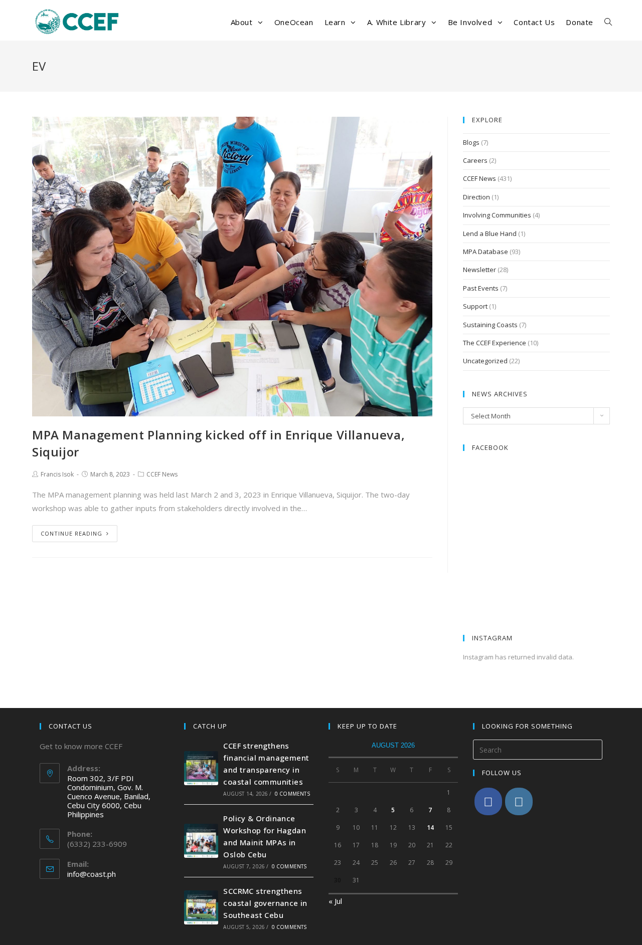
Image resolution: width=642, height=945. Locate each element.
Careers (475, 160)
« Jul (335, 901)
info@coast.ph (91, 874)
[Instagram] (519, 801)
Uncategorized (485, 360)
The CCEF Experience (494, 342)
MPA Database (485, 251)
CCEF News (162, 474)
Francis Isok (57, 474)
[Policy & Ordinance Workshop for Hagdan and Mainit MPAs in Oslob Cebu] (201, 841)
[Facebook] (488, 801)
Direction (476, 196)
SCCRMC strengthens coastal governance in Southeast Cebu (265, 903)
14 (430, 827)
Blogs (471, 142)
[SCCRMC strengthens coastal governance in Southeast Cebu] (201, 907)
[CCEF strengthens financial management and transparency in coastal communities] (201, 768)
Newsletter (479, 269)
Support (475, 306)
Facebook (490, 447)
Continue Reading (71, 533)
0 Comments (292, 793)
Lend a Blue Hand (490, 233)
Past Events (481, 288)
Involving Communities (497, 214)
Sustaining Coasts (490, 324)
